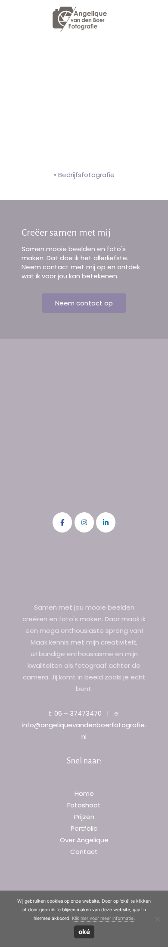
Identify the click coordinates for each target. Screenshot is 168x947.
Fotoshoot (84, 805)
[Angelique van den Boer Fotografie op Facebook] (62, 522)
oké (84, 932)
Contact (84, 851)
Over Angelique (84, 839)
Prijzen (84, 816)
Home (84, 793)
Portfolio (84, 828)
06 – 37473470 (78, 713)
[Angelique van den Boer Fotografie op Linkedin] (105, 522)
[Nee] (157, 919)
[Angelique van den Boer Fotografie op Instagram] (84, 522)
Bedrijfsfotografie (86, 174)
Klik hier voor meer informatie (103, 918)
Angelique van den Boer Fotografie (79, 19)
